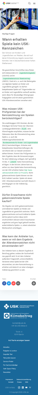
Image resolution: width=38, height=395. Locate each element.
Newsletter (7, 372)
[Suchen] (29, 3)
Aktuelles (6, 347)
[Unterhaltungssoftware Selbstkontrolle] (11, 3)
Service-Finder (8, 361)
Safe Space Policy (9, 369)
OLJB (24, 129)
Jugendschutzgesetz (27, 73)
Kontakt (10, 382)
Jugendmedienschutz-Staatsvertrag (16, 78)
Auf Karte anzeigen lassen (19, 340)
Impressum (9, 379)
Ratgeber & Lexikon (10, 351)
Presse (19, 382)
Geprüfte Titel (7, 354)
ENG (26, 382)
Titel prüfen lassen (9, 358)
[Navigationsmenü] (35, 4)
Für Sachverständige (10, 365)
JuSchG (13, 162)
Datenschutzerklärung (24, 379)
